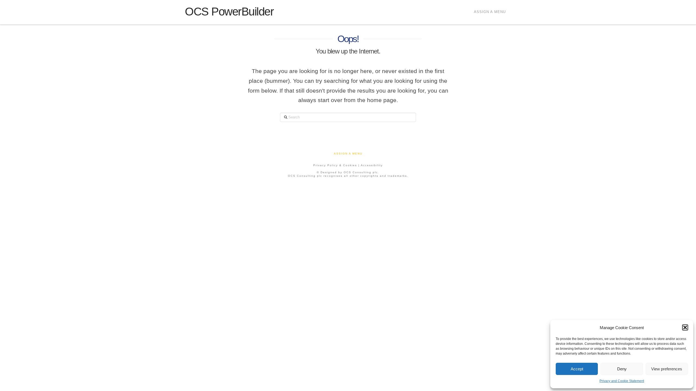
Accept (577, 369)
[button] (685, 327)
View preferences (666, 369)
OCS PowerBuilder (229, 11)
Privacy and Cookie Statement (621, 381)
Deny (622, 369)
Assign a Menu (490, 12)
